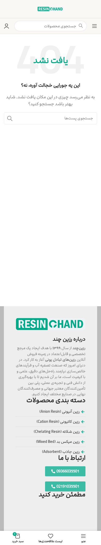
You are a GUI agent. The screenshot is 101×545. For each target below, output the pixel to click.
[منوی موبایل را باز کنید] (94, 26)
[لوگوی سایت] (50, 9)
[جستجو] (10, 118)
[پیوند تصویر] (50, 324)
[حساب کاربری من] (6, 26)
